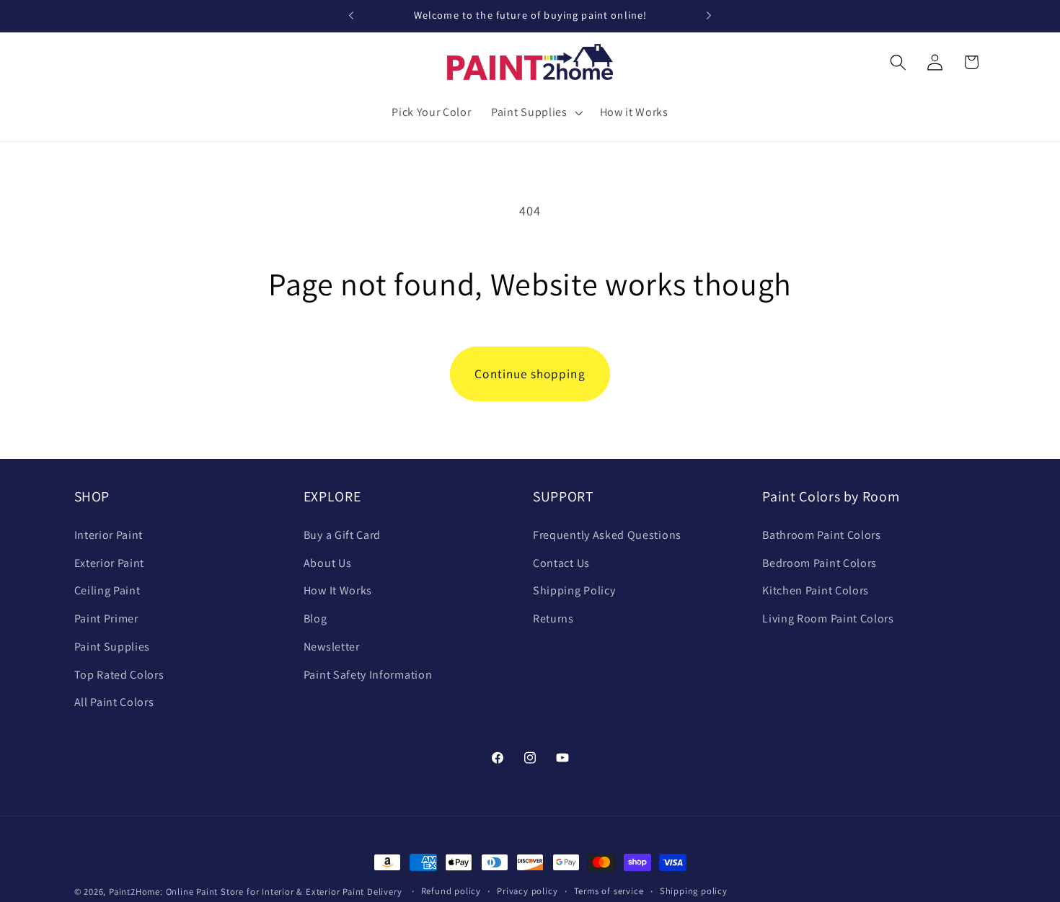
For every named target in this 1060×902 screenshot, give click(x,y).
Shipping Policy (574, 590)
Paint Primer (106, 618)
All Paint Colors (114, 702)
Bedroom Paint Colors (819, 563)
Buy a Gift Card (342, 534)
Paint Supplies (112, 646)
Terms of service (609, 891)
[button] (535, 112)
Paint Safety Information (368, 674)
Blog (315, 618)
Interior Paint (108, 534)
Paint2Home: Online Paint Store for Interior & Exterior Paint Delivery (255, 891)
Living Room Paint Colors (828, 618)
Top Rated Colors (119, 674)
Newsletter (332, 646)
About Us (328, 563)
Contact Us (561, 563)
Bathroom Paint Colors (821, 534)
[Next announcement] (709, 16)
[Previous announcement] (351, 16)
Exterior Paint (109, 563)
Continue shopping (530, 373)
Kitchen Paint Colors (815, 590)
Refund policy (451, 891)
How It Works (338, 590)
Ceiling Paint (107, 590)
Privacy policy (527, 891)
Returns (553, 618)
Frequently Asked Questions (607, 534)
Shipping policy (694, 891)
